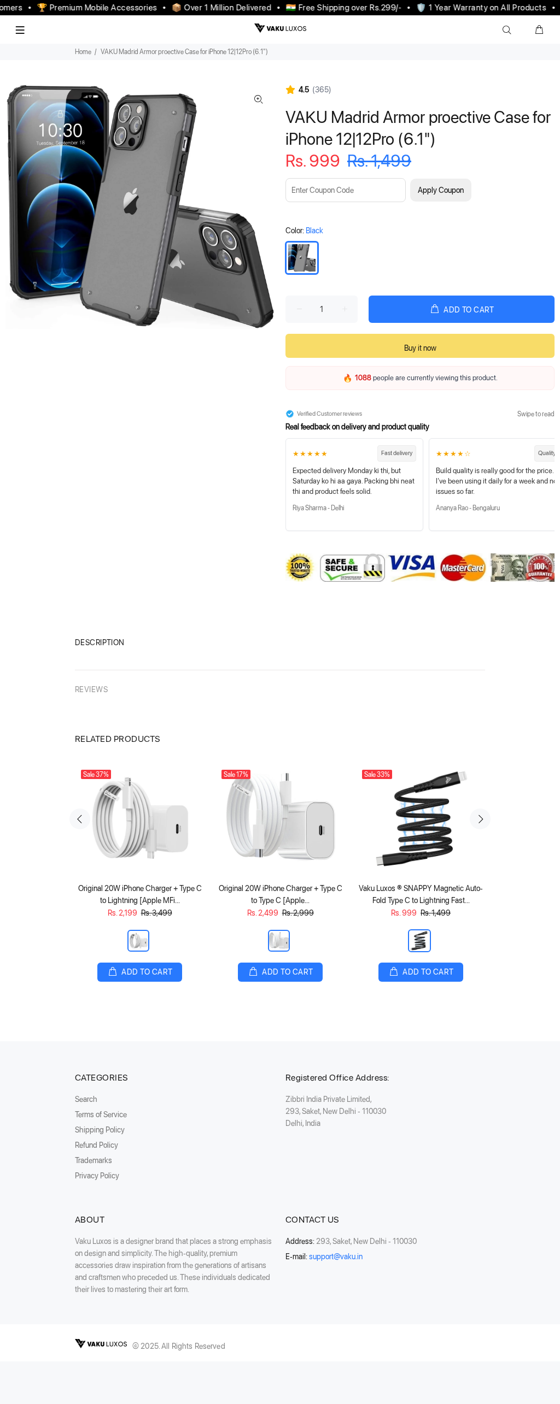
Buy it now (420, 348)
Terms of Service (101, 1114)
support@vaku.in (336, 1256)
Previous (79, 819)
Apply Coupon (441, 190)
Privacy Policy (97, 1175)
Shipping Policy (100, 1129)
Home (83, 52)
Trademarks (93, 1160)
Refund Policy (96, 1145)
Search (86, 1099)
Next (480, 819)
